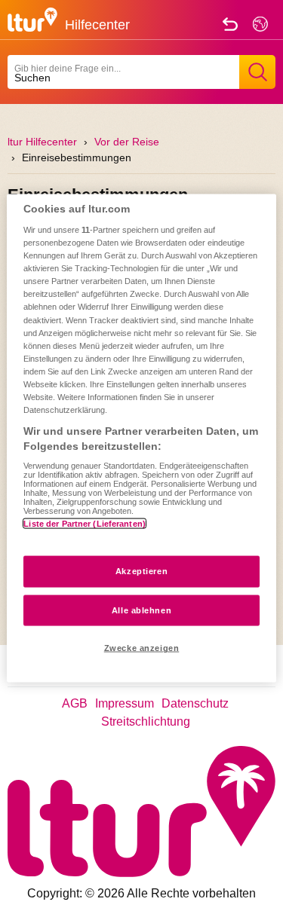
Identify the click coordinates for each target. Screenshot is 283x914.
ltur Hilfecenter (42, 142)
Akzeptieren (141, 570)
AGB (75, 703)
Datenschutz (195, 703)
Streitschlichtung (145, 721)
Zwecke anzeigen (142, 648)
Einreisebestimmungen (76, 157)
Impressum (124, 703)
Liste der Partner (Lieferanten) (84, 523)
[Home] (32, 18)
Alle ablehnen (141, 609)
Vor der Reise (126, 142)
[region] (141, 438)
